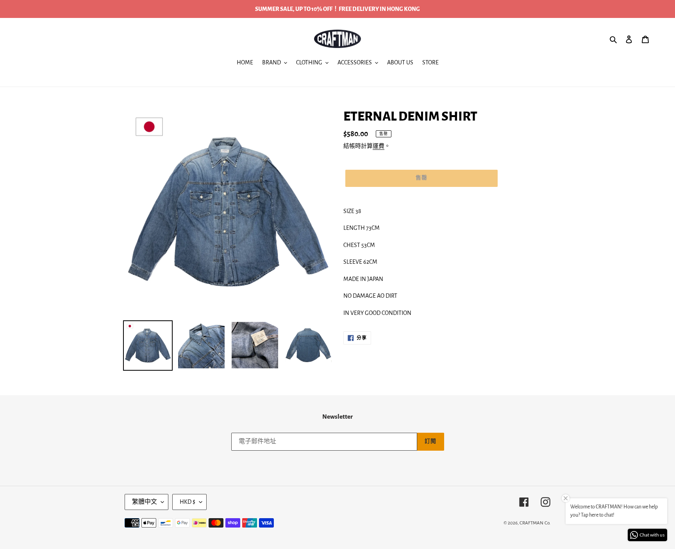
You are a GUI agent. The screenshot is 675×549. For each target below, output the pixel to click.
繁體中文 (144, 502)
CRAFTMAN (531, 523)
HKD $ (187, 502)
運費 (378, 146)
